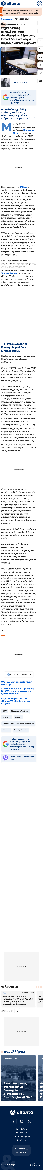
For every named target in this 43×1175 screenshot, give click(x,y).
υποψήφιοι (7, 717)
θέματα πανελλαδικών (19, 711)
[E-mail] (40, 81)
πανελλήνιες (15, 1051)
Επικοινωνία (21, 1133)
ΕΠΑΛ (5, 711)
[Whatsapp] (40, 73)
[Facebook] (40, 41)
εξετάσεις (6, 730)
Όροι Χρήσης (21, 1129)
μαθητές (18, 717)
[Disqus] (21, 800)
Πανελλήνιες (6, 19)
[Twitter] (40, 49)
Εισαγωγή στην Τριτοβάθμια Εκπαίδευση (18, 723)
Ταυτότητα (21, 1140)
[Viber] (40, 65)
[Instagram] (21, 1121)
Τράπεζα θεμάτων (21, 730)
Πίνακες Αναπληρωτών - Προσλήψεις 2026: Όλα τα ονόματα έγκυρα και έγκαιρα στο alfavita (17, 691)
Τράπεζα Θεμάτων (9, 273)
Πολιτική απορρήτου (21, 1136)
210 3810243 (21, 1152)
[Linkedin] (40, 57)
